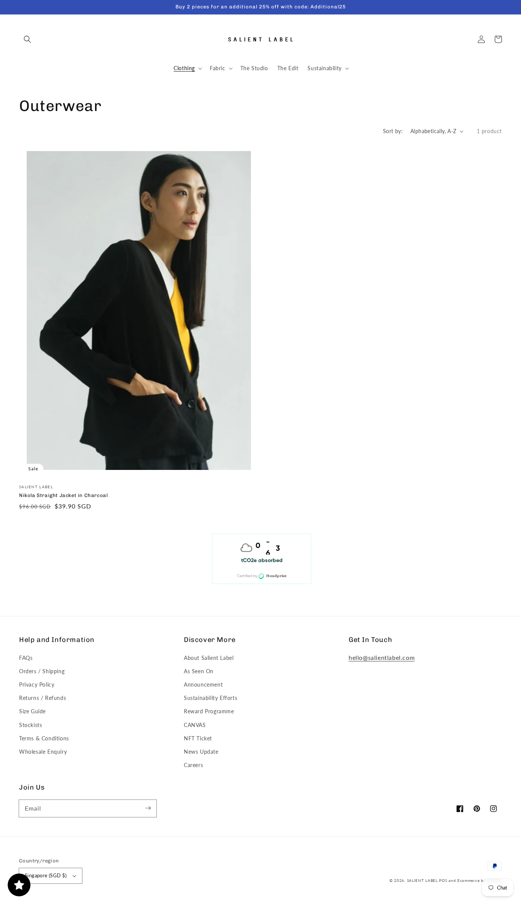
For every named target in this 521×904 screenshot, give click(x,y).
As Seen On (199, 671)
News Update (201, 751)
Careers (193, 765)
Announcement (203, 684)
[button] (27, 39)
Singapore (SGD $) (46, 875)
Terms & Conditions (44, 738)
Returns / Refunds (42, 698)
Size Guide (32, 711)
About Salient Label (208, 658)
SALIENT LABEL (422, 880)
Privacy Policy (36, 684)
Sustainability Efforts (210, 698)
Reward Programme (209, 711)
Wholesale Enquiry (43, 751)
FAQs (25, 658)
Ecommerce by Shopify (479, 880)
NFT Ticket (198, 738)
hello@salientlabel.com (382, 657)
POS (443, 880)
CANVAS (195, 725)
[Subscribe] (148, 808)
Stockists (30, 725)
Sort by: (393, 131)
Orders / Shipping (41, 671)
